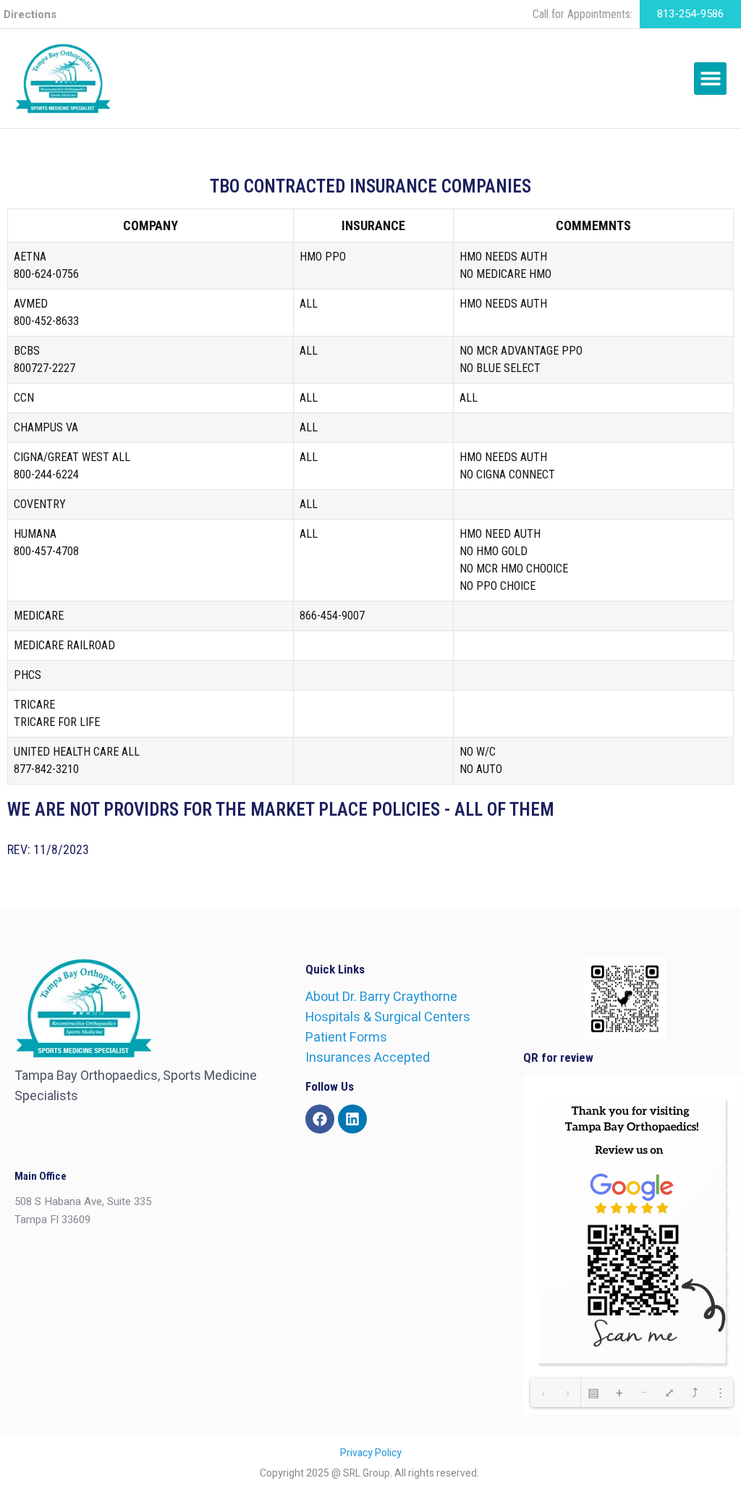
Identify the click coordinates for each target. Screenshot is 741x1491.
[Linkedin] (352, 1118)
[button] (710, 78)
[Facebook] (319, 1118)
